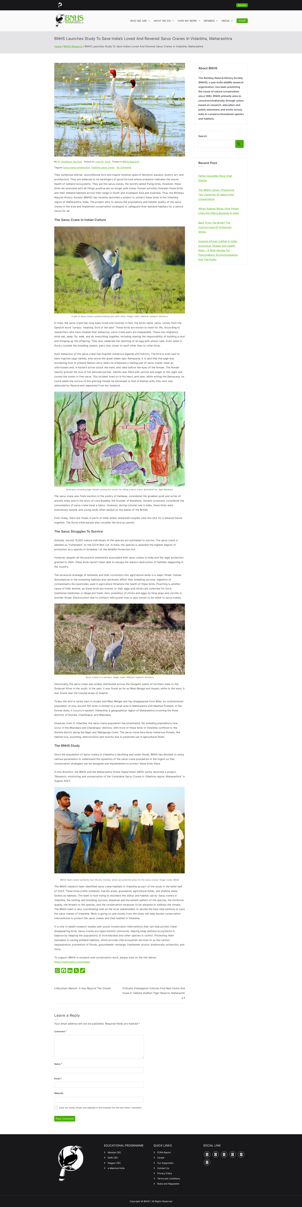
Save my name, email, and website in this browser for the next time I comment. (100, 1107)
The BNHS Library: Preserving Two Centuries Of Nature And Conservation (216, 194)
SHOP (242, 20)
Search (202, 136)
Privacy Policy (164, 1173)
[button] (148, 21)
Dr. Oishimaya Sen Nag (70, 161)
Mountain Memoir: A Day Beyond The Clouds (83, 988)
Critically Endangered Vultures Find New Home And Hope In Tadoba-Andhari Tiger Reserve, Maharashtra (153, 993)
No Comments (124, 167)
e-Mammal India (116, 1168)
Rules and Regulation (168, 1183)
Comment (60, 1031)
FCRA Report (164, 1152)
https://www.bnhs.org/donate (72, 961)
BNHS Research (131, 161)
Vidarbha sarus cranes (103, 167)
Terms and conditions (168, 1178)
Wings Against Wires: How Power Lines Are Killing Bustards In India (218, 211)
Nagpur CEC (114, 1163)
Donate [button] (242, 5)
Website (58, 1093)
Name (58, 1064)
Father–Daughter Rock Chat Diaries (215, 178)
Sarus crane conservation (76, 167)
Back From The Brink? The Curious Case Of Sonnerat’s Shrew (215, 227)
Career (160, 1157)
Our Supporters (165, 1163)
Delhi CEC (113, 1157)
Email (58, 1078)
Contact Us (163, 1168)
